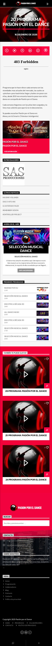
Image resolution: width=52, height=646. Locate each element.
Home (7, 581)
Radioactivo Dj (11, 287)
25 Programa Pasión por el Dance (26, 435)
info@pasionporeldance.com (17, 545)
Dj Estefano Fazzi (11, 206)
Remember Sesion (11, 210)
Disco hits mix (9, 202)
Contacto (8, 596)
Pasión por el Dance (15, 142)
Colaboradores (10, 587)
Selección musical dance (16, 296)
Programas (19, 623)
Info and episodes (26, 270)
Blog (7, 590)
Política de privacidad (13, 599)
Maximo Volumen (10, 197)
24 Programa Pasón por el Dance (26, 479)
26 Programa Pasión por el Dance (26, 391)
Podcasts (8, 593)
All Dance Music (11, 312)
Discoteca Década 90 (14, 304)
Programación (10, 584)
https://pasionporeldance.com (18, 541)
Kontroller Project (12, 214)
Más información (10, 151)
